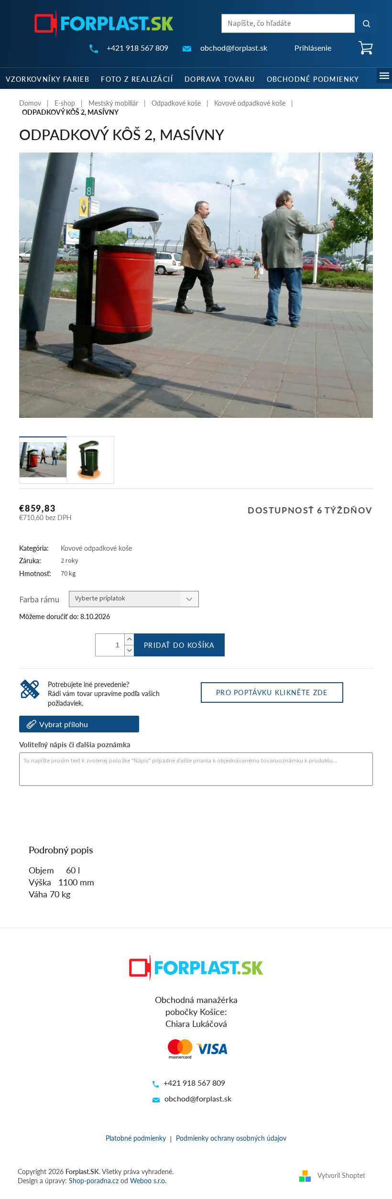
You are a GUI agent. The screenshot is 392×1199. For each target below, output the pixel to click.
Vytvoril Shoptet (341, 1175)
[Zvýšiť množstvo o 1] (129, 639)
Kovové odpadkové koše (96, 548)
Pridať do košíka (179, 645)
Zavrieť (84, 811)
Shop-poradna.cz (94, 1180)
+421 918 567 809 (194, 1082)
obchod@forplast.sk (197, 1098)
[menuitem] (47, 78)
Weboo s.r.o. (148, 1180)
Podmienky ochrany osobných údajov (231, 1138)
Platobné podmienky (136, 1138)
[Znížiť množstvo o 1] (129, 650)
